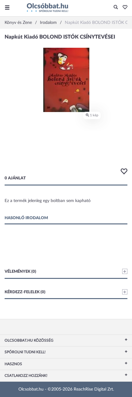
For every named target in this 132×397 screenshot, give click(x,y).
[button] (123, 8)
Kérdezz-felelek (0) (25, 292)
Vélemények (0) (20, 272)
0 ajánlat (15, 178)
